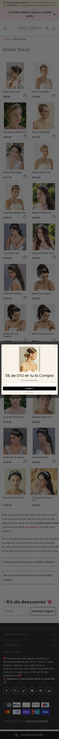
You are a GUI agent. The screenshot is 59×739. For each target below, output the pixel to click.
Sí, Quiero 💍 (29, 388)
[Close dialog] (56, 346)
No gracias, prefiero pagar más (29, 392)
